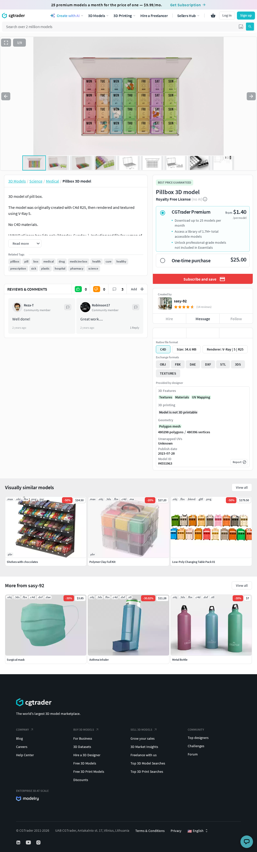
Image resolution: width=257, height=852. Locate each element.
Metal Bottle (179, 659)
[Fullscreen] (6, 43)
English (195, 830)
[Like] (169, 333)
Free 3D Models (84, 763)
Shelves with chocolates (22, 562)
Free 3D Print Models (88, 771)
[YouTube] (29, 842)
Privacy (176, 830)
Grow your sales (143, 738)
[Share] (236, 333)
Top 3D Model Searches (148, 763)
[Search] (250, 27)
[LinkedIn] (19, 842)
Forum (193, 754)
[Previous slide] (5, 96)
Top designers (198, 737)
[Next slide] (251, 96)
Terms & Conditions (150, 830)
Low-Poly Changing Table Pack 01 (193, 562)
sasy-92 (180, 300)
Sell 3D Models (141, 729)
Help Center (25, 755)
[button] (241, 27)
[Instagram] (39, 842)
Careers (21, 746)
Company (22, 729)
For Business (82, 738)
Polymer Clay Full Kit (102, 562)
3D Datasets (82, 746)
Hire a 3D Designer (86, 755)
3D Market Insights (144, 746)
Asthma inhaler (99, 659)
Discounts (80, 780)
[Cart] (213, 16)
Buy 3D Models (83, 729)
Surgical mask (16, 659)
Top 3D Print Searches (147, 771)
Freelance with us (144, 755)
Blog (19, 738)
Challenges (196, 746)
